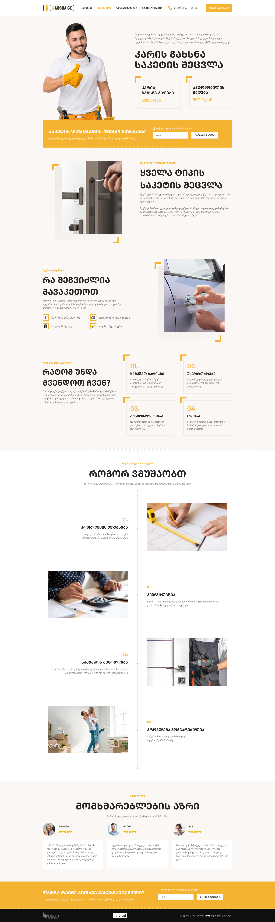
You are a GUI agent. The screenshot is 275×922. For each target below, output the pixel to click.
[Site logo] (58, 7)
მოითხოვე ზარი (219, 8)
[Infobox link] (183, 8)
